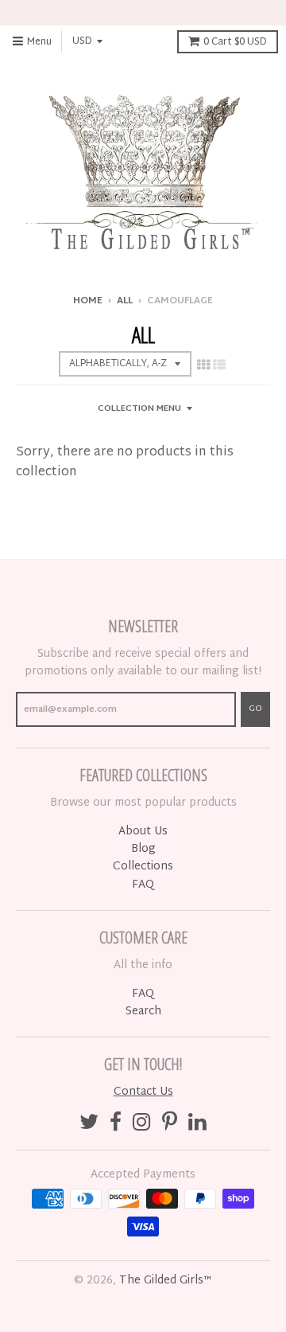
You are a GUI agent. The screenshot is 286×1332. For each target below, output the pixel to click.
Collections (143, 867)
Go (255, 709)
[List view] (219, 366)
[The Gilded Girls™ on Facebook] (116, 1124)
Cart (235, 42)
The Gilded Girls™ (165, 1281)
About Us (143, 832)
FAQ (143, 885)
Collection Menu (139, 408)
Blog (143, 849)
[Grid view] (203, 366)
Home (87, 301)
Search (143, 1011)
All (125, 301)
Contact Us (143, 1092)
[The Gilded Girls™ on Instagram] (142, 1124)
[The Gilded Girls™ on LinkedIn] (197, 1124)
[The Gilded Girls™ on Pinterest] (169, 1124)
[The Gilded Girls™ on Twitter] (89, 1124)
